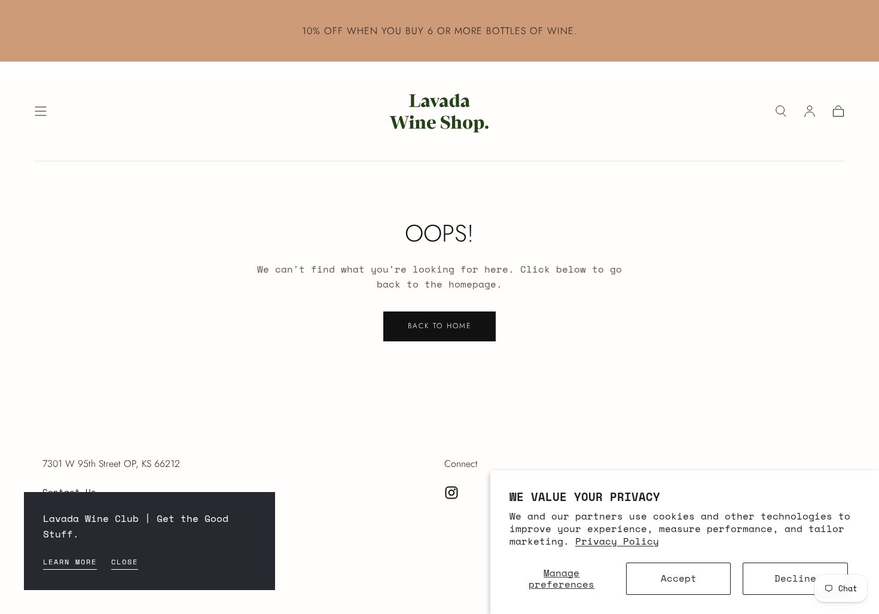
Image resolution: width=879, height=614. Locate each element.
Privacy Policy (617, 541)
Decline (795, 578)
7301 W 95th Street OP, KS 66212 (111, 464)
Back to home (439, 325)
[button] (40, 111)
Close (124, 562)
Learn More (70, 562)
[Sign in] (809, 111)
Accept (679, 578)
